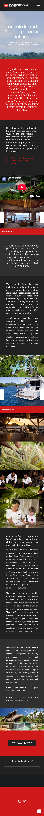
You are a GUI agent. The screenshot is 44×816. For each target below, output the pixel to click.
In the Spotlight (19, 44)
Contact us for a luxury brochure (22, 743)
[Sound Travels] (17, 5)
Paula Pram (34, 44)
